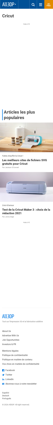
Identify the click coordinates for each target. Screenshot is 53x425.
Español (5, 393)
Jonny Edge (9, 217)
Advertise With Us (10, 335)
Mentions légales (10, 351)
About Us (6, 331)
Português (6, 398)
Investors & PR (9, 344)
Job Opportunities (10, 340)
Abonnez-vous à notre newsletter (21, 383)
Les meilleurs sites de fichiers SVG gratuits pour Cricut (24, 162)
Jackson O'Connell (12, 167)
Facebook (10, 370)
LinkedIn (9, 379)
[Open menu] (40, 4)
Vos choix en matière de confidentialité (20, 364)
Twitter (8, 374)
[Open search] (33, 4)
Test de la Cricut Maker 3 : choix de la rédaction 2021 (26, 211)
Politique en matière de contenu (17, 359)
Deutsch (5, 396)
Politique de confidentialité (15, 355)
